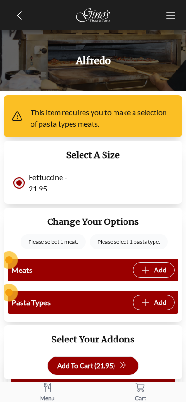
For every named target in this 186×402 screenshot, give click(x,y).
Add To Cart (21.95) (86, 366)
